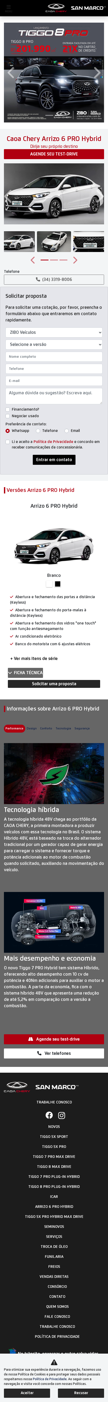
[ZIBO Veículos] (76, 8)
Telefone (50, 431)
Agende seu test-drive (54, 154)
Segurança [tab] (82, 728)
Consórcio (57, 1287)
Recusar (81, 1393)
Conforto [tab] (46, 728)
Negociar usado (25, 416)
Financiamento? (25, 409)
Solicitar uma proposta (54, 684)
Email (75, 431)
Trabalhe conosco (57, 1327)
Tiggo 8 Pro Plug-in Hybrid (54, 1187)
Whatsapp (20, 431)
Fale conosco (57, 1317)
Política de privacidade (57, 1337)
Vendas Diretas (54, 1277)
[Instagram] (60, 1116)
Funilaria (54, 1257)
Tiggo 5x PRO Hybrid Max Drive (54, 1217)
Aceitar (27, 1393)
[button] (11, 73)
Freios (54, 1267)
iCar (54, 1197)
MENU (8, 11)
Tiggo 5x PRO (54, 1147)
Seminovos (54, 1227)
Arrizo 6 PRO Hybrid (54, 1207)
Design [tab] (32, 728)
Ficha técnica (28, 673)
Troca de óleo (54, 1247)
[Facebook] (47, 1116)
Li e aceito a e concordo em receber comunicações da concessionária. (56, 444)
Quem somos (57, 1307)
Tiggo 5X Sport (54, 1137)
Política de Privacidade (53, 442)
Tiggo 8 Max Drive (54, 1167)
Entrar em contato (54, 460)
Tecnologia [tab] (63, 728)
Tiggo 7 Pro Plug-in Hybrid (54, 1177)
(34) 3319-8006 (57, 280)
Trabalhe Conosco (54, 1102)
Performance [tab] (14, 728)
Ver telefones (57, 1053)
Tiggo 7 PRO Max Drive (54, 1157)
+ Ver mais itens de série (34, 659)
